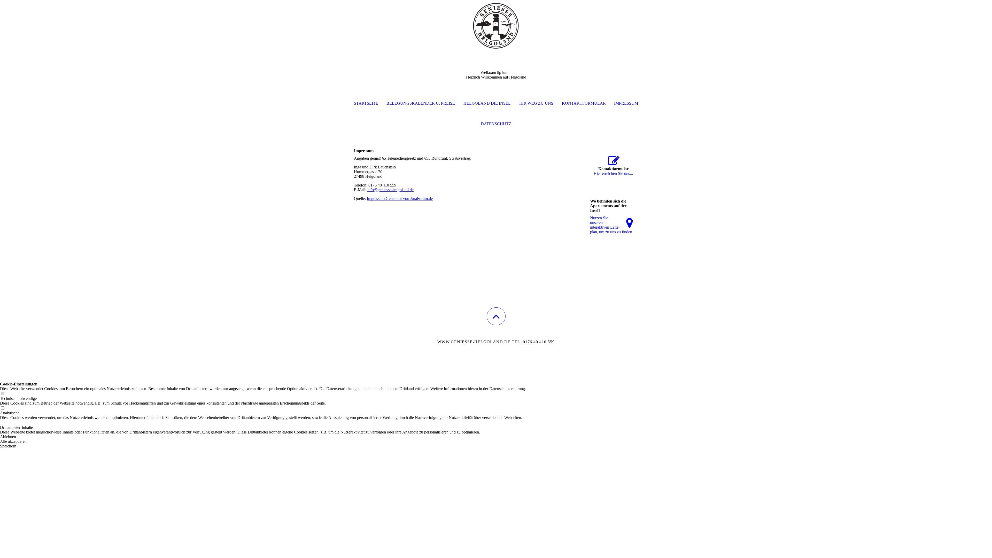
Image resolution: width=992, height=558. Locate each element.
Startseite (366, 103)
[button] (496, 316)
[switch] (2, 394)
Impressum (626, 103)
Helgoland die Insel (487, 103)
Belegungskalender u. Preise (420, 103)
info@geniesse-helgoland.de (390, 190)
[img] (496, 26)
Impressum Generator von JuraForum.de (400, 198)
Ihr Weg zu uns (536, 103)
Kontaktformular (584, 103)
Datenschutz (496, 124)
